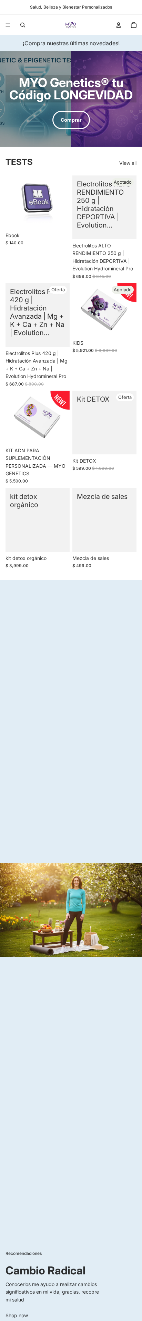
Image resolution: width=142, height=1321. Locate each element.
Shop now (17, 1315)
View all (127, 163)
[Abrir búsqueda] (22, 25)
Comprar (71, 120)
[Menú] (8, 25)
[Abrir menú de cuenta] (118, 25)
